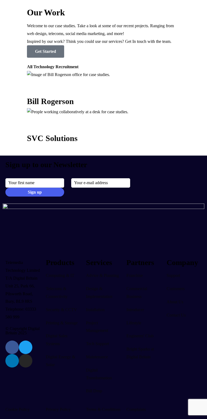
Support (173, 275)
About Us (175, 302)
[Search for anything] (167, 27)
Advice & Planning (102, 275)
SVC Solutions (52, 138)
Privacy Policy (58, 409)
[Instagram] (25, 361)
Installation (95, 309)
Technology (43, 66)
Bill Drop (94, 391)
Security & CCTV (61, 309)
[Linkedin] (12, 361)
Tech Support (97, 343)
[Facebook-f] (12, 347)
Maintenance (97, 357)
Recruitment (67, 66)
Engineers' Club (140, 336)
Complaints (136, 409)
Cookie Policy (17, 409)
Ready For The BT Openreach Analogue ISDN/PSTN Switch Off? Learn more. (71, 6)
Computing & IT (60, 275)
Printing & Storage (62, 323)
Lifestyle (133, 323)
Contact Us (176, 315)
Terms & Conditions (103, 409)
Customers (176, 288)
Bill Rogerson (50, 101)
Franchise (134, 275)
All (29, 66)
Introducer (135, 309)
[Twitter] (25, 347)
